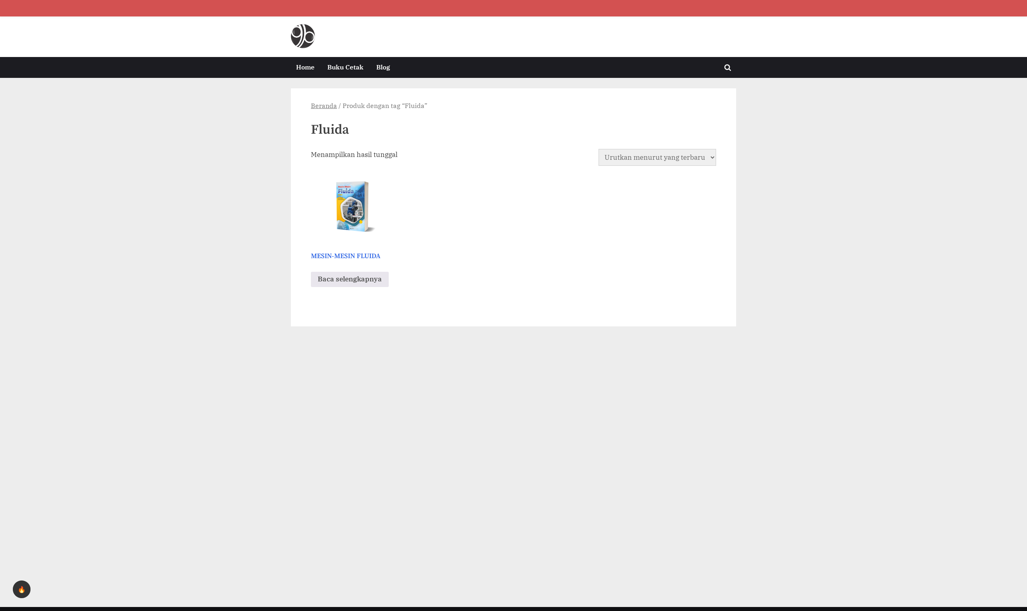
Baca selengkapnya (350, 279)
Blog (383, 67)
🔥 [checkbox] (22, 589)
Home (305, 67)
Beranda (324, 106)
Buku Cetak (345, 67)
